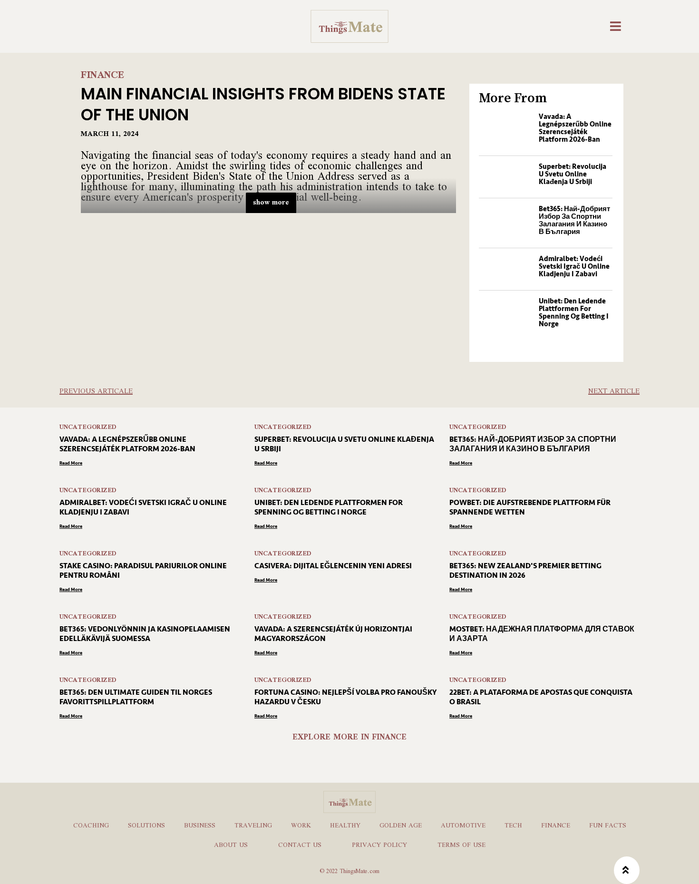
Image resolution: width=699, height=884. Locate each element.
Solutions (146, 826)
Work (301, 826)
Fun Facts (607, 826)
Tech (513, 826)
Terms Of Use (461, 845)
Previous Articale (96, 392)
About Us (231, 845)
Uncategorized (87, 427)
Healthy (345, 826)
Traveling (253, 826)
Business (199, 826)
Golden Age (400, 826)
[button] (617, 26)
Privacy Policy (379, 845)
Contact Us (299, 845)
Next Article (614, 392)
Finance (103, 76)
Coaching (91, 826)
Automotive (463, 826)
